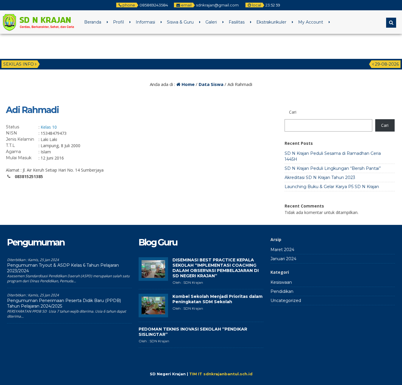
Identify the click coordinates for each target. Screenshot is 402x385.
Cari (384, 125)
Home (187, 84)
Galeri (211, 22)
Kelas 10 (49, 127)
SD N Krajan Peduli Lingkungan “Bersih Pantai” (333, 168)
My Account (310, 22)
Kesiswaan (281, 282)
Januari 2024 (283, 258)
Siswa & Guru (180, 22)
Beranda (92, 22)
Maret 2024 (282, 249)
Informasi (145, 22)
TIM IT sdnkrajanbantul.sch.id (221, 373)
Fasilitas (237, 22)
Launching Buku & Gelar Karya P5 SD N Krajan (332, 186)
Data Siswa (211, 84)
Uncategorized (285, 300)
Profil (118, 22)
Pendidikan (281, 291)
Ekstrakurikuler (271, 22)
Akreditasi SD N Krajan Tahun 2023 (320, 177)
